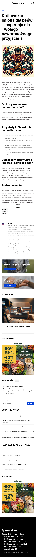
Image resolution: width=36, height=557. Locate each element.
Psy (3, 10)
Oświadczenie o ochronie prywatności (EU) (14, 548)
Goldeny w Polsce (6, 451)
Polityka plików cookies (13, 539)
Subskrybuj (6, 534)
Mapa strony (9, 536)
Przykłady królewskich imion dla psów (15, 388)
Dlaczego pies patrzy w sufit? (13, 455)
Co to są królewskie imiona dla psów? (15, 386)
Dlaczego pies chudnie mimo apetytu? (16, 464)
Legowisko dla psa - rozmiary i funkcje (18, 326)
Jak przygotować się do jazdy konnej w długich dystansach (17, 426)
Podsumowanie (9, 393)
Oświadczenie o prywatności (15, 541)
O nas (22, 534)
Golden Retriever (16, 451)
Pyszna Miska (18, 3)
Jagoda (10, 223)
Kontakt (20, 536)
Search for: (5, 400)
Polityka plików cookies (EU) (15, 544)
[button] (33, 3)
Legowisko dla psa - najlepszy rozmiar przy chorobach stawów (18, 437)
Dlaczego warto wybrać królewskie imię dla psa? (18, 391)
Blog (15, 534)
